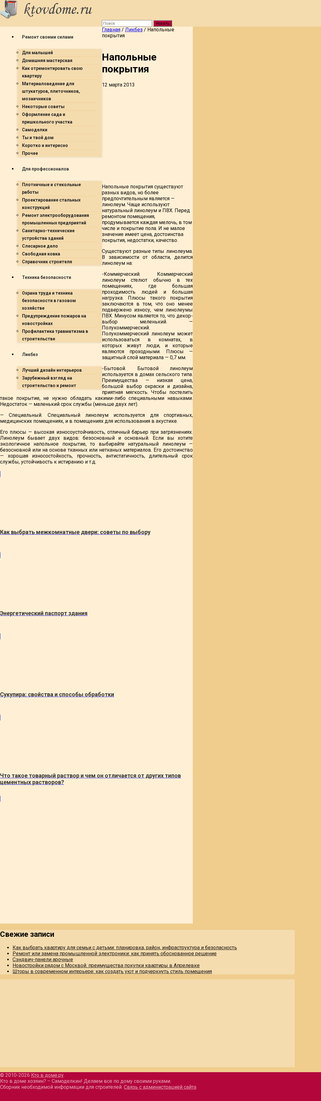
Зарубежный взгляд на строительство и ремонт (49, 381)
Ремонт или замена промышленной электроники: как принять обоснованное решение (115, 954)
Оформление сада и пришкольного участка (47, 118)
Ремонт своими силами (47, 36)
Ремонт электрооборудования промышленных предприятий (55, 219)
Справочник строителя (47, 261)
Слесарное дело (40, 246)
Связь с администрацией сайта (160, 1087)
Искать (163, 23)
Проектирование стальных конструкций (51, 203)
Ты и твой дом (38, 137)
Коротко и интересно (45, 145)
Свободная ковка (41, 253)
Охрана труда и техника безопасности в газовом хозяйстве (49, 301)
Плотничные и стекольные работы (51, 188)
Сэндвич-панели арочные (43, 959)
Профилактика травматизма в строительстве (55, 335)
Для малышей (37, 52)
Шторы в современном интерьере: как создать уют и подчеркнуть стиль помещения (112, 971)
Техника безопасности (46, 277)
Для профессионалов (45, 168)
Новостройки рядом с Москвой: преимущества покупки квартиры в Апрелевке (106, 965)
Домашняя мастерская (47, 60)
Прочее (30, 153)
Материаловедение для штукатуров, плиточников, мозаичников (51, 91)
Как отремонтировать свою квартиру (52, 72)
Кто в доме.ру (47, 1075)
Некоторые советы (43, 106)
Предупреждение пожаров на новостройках (54, 319)
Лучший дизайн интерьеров (52, 370)
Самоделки (34, 129)
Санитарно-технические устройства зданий (48, 234)
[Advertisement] (96, 438)
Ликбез (30, 354)
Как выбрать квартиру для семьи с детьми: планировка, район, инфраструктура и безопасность (125, 948)
